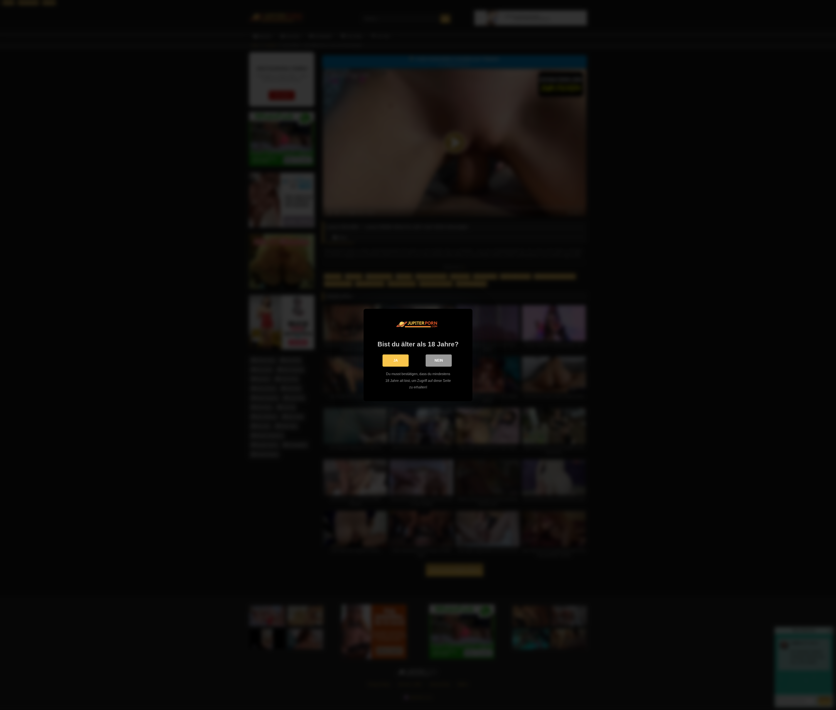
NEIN (439, 360)
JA (395, 360)
